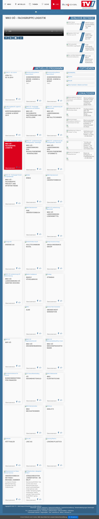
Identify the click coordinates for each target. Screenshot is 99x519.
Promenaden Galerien (33, 512)
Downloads (33, 507)
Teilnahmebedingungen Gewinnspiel (84, 507)
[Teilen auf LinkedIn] (10, 37)
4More (61, 512)
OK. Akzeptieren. (73, 517)
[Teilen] (15, 37)
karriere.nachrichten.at (35, 510)
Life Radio (44, 510)
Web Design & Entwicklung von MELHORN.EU (29, 506)
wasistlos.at (55, 512)
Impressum (45, 507)
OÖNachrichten (52, 510)
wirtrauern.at (67, 512)
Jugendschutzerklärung (67, 507)
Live (57, 4)
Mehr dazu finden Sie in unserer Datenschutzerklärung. (52, 517)
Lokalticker (86, 93)
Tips (50, 512)
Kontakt (39, 507)
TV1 (26, 510)
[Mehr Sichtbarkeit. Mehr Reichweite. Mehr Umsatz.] (49, 12)
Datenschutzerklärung (54, 507)
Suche (46, 4)
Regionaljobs (44, 512)
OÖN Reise (71, 510)
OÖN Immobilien (62, 510)
